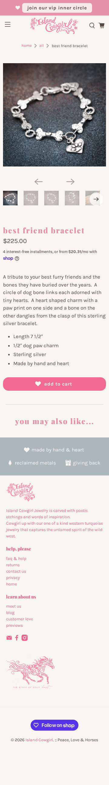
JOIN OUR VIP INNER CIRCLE (57, 8)
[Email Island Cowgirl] (9, 639)
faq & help (16, 558)
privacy (13, 577)
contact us (16, 571)
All (41, 46)
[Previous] (38, 181)
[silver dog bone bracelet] (54, 114)
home (11, 584)
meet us (13, 606)
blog (10, 612)
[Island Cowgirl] (54, 25)
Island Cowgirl (39, 739)
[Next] (70, 181)
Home (26, 46)
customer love (19, 619)
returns (13, 564)
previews (14, 625)
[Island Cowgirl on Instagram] (24, 639)
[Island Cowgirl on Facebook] (17, 639)
